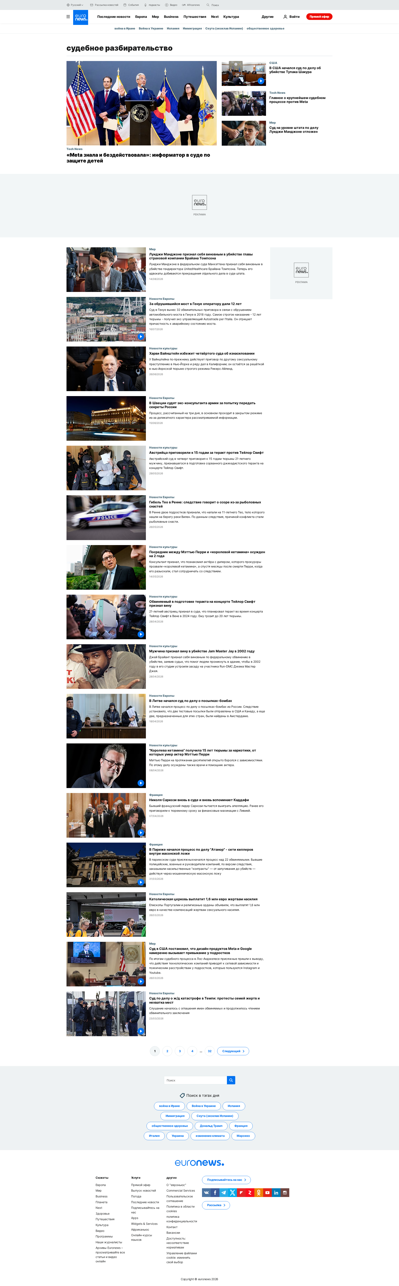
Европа (141, 17)
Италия (154, 1135)
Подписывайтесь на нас (224, 1179)
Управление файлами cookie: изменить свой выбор (181, 1257)
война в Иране (125, 28)
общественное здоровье (265, 28)
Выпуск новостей (143, 1190)
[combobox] (229, 5)
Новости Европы (161, 298)
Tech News (74, 148)
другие (171, 1177)
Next (215, 17)
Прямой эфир (319, 16)
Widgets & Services (144, 1223)
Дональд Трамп (211, 1125)
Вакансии (173, 1232)
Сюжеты (102, 1177)
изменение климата (210, 1135)
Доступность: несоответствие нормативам (177, 1242)
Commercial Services (180, 1190)
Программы (104, 1236)
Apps (134, 1218)
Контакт (171, 1227)
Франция (156, 794)
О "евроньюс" (176, 1185)
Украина (178, 1135)
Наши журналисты (109, 1242)
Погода (136, 1196)
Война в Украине (151, 28)
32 (210, 1051)
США (273, 62)
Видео (100, 1230)
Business (171, 17)
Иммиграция (192, 28)
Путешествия (194, 17)
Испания (173, 28)
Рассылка (214, 1205)
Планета (101, 1202)
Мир (155, 17)
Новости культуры (163, 348)
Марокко (243, 1135)
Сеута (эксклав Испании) (224, 28)
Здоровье (103, 1213)
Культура (231, 17)
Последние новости (113, 17)
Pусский (76, 4)
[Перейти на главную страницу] (80, 17)
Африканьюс (140, 1229)
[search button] (208, 5)
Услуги (135, 1177)
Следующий (231, 1051)
